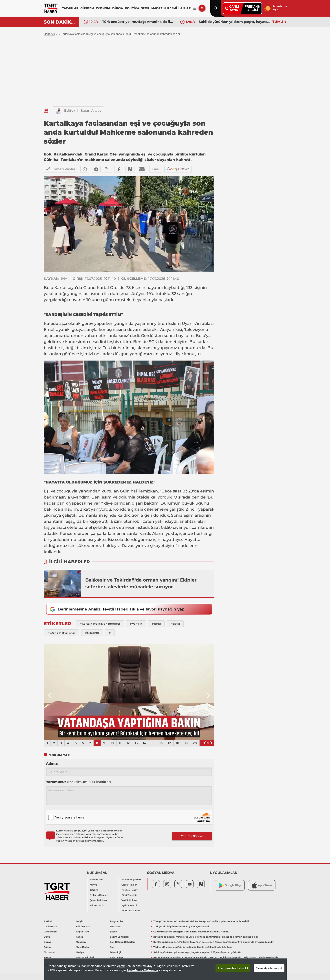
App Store (265, 885)
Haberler (49, 34)
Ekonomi (49, 952)
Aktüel (48, 921)
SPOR (145, 8)
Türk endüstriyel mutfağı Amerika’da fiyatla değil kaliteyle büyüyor (192, 947)
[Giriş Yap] (202, 8)
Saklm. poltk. (97, 905)
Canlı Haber (50, 931)
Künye (93, 884)
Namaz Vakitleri (85, 957)
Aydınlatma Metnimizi (142, 970)
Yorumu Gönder (192, 836)
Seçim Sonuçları (119, 936)
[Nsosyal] (129, 169)
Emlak (47, 957)
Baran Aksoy (90, 110)
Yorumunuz (78, 782)
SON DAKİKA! (60, 22)
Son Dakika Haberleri (122, 942)
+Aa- (156, 169)
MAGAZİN (158, 8)
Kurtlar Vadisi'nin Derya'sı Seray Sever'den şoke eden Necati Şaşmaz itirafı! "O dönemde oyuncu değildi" (213, 942)
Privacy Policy (129, 889)
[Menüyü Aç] (194, 8)
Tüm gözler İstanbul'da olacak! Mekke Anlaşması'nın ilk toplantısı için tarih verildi (201, 921)
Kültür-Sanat (83, 926)
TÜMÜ (277, 22)
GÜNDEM (87, 8)
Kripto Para (82, 931)
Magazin (81, 942)
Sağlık (113, 931)
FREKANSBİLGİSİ (252, 8)
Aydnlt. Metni (129, 905)
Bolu (48, 287)
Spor (112, 947)
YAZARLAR (70, 8)
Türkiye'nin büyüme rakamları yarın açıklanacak (181, 926)
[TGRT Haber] (50, 8)
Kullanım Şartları (131, 879)
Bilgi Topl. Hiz (129, 895)
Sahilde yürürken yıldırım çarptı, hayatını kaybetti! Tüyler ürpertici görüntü (138, 22)
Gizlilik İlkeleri (129, 884)
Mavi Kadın (82, 947)
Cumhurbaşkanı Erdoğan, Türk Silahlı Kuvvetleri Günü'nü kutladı (191, 931)
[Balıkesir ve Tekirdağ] (62, 583)
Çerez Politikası (98, 900)
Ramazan (115, 926)
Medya (80, 952)
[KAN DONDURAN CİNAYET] (129, 692)
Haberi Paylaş (64, 169)
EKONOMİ (103, 8)
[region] (165, 969)
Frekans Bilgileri (99, 895)
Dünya (47, 942)
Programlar (116, 921)
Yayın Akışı (116, 957)
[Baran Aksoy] (58, 110)
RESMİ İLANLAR (179, 8)
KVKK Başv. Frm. (130, 910)
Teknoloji (115, 952)
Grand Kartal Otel (101, 287)
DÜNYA (117, 8)
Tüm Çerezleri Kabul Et (233, 968)
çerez (121, 966)
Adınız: (52, 763)
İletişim (94, 889)
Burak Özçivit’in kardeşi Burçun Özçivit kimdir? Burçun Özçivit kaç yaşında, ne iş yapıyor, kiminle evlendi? (234, 22)
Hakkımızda (96, 879)
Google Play (233, 885)
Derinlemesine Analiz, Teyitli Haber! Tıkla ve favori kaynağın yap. (121, 609)
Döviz (47, 936)
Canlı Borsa (50, 926)
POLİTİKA (132, 8)
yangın (74, 293)
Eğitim (47, 947)
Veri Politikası (129, 900)
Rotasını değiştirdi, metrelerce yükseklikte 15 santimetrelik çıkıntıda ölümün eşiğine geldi (205, 936)
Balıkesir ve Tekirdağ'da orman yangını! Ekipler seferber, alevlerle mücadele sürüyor (141, 583)
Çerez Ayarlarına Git (269, 968)
